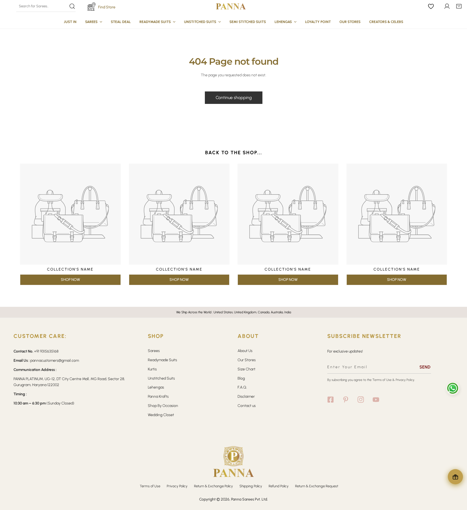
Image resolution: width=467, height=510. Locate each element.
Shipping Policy (250, 486)
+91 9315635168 (46, 351)
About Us (245, 350)
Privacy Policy (177, 486)
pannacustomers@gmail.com (54, 360)
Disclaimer (246, 396)
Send (425, 367)
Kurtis (152, 369)
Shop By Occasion (163, 405)
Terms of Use (382, 380)
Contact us (247, 405)
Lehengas (156, 387)
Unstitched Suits (161, 378)
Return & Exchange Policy (213, 486)
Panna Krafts (158, 396)
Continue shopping (234, 97)
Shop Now (70, 279)
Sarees (154, 350)
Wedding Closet (161, 415)
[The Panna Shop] (231, 6)
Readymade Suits (162, 360)
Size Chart (246, 369)
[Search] (45, 6)
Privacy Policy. (405, 380)
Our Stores (247, 360)
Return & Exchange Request (316, 486)
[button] (459, 6)
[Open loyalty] (455, 476)
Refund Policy (279, 486)
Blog (241, 378)
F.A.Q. (242, 387)
